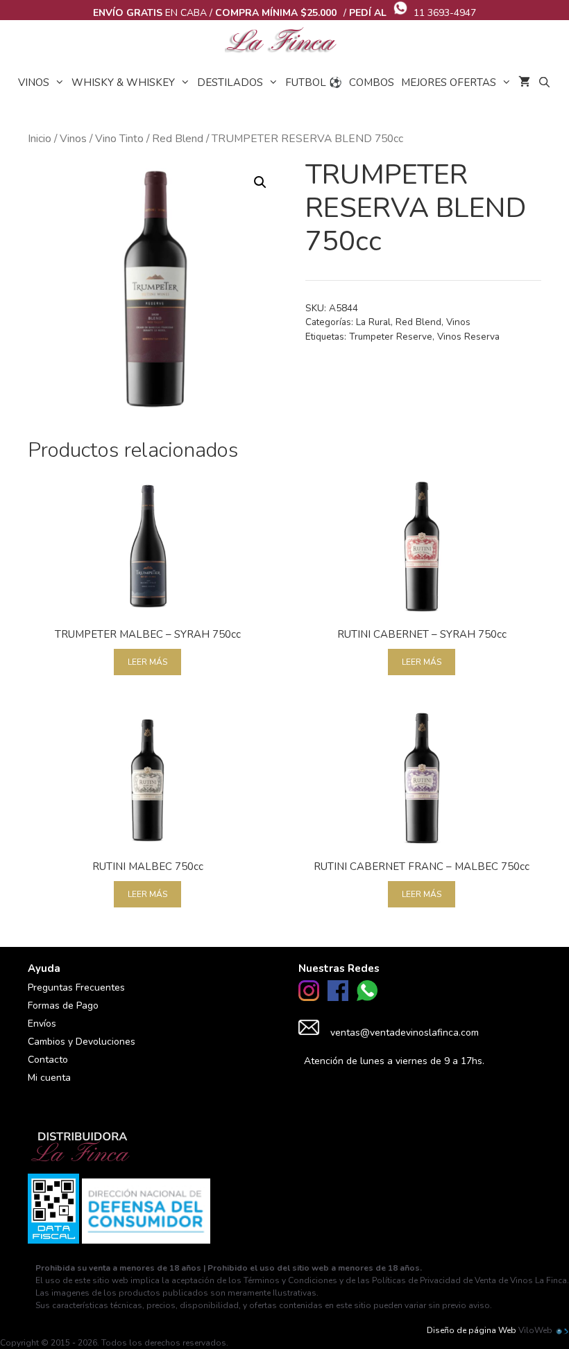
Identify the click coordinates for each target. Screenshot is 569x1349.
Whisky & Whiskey (123, 82)
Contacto (48, 1059)
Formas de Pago (63, 1005)
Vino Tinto (119, 138)
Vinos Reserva (468, 336)
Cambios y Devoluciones (81, 1041)
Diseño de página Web (471, 1330)
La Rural (373, 322)
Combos (371, 82)
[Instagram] (308, 997)
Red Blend (177, 138)
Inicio (39, 138)
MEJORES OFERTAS (448, 82)
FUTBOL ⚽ (313, 82)
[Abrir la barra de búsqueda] (544, 82)
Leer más (147, 662)
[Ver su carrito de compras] (524, 82)
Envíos (42, 1023)
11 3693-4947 (445, 12)
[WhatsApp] (367, 997)
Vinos (33, 82)
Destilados (230, 82)
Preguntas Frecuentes (76, 987)
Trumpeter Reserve (390, 336)
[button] (260, 182)
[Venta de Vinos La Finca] (284, 41)
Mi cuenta (49, 1077)
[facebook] (338, 997)
